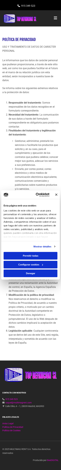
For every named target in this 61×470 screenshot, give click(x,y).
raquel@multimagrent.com (18, 402)
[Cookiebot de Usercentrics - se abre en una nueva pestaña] (37, 195)
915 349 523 (28, 5)
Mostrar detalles (42, 246)
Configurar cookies (28, 264)
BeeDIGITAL (53, 460)
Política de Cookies (11, 430)
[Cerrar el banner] (56, 195)
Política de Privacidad (12, 427)
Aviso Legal (7, 423)
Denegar (30, 273)
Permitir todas (30, 255)
